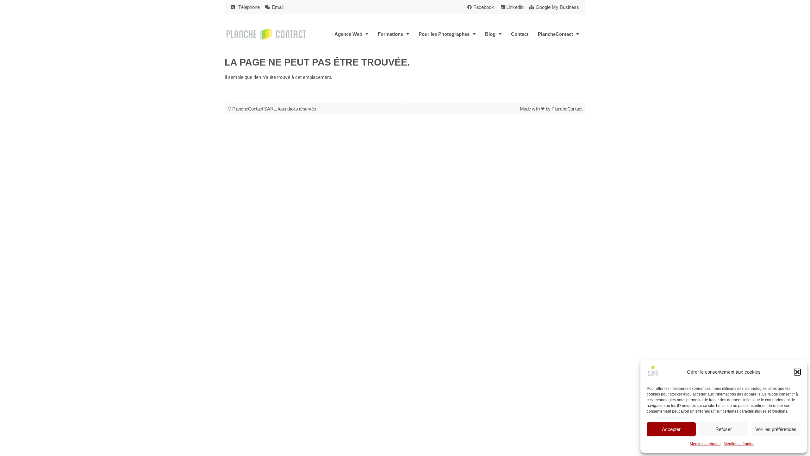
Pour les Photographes (444, 34)
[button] (797, 372)
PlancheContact (555, 34)
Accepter (671, 429)
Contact (519, 34)
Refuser (723, 429)
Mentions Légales (705, 444)
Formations (390, 34)
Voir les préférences (775, 429)
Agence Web (348, 34)
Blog (490, 34)
